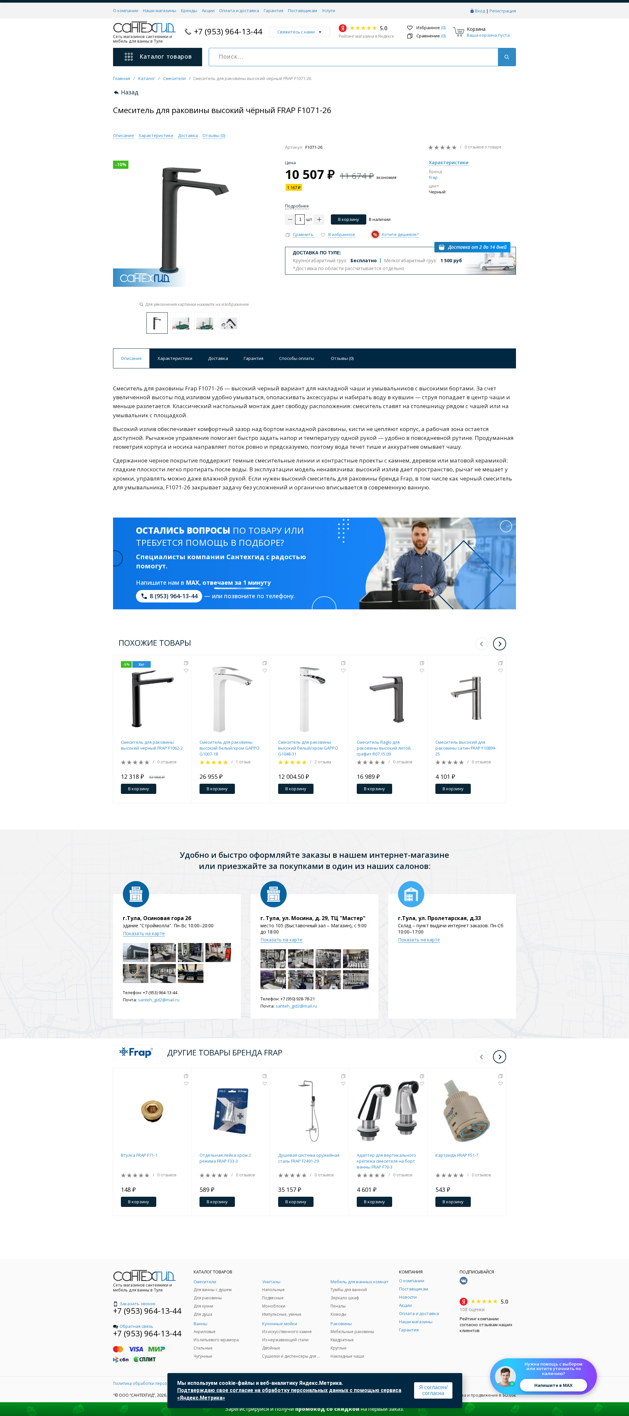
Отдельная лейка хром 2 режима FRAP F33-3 (225, 1158)
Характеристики (156, 135)
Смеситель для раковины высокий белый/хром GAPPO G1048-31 (308, 748)
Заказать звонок (138, 1304)
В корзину (348, 219)
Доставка (188, 135)
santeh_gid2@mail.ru (159, 1000)
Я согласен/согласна (433, 1390)
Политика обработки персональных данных (156, 1383)
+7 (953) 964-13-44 (228, 31)
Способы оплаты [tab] (296, 358)
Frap (433, 177)
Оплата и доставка (239, 10)
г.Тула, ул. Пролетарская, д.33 (439, 918)
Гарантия (273, 10)
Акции (208, 10)
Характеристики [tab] (175, 358)
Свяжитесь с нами (296, 32)
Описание (123, 135)
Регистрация (502, 11)
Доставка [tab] (218, 358)
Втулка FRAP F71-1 (139, 1155)
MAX (192, 582)
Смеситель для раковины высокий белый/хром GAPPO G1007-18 (229, 748)
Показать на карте (144, 933)
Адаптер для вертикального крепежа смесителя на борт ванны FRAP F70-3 (386, 1161)
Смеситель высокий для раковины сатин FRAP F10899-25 (465, 748)
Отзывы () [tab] (342, 358)
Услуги (328, 10)
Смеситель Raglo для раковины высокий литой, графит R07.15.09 (384, 748)
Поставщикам (302, 10)
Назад (129, 92)
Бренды (189, 10)
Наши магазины (159, 10)
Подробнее (297, 206)
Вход (480, 11)
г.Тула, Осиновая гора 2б (157, 918)
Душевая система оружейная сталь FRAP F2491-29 (308, 1158)
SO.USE (509, 1395)
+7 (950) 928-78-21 (297, 999)
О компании (125, 10)
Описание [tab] (131, 358)
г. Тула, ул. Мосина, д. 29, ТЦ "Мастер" (313, 918)
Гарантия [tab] (253, 358)
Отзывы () (213, 135)
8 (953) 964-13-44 (174, 596)
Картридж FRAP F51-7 (456, 1155)
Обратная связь (136, 1326)
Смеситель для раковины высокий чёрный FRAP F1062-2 (152, 745)
